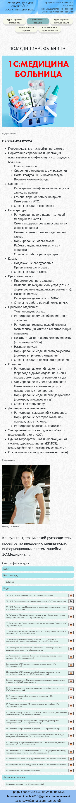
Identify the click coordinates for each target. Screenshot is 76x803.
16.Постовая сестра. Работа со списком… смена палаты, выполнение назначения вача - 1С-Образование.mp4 (36, 713)
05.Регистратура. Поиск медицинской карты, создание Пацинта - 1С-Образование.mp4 (36, 624)
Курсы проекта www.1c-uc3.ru (61, 21)
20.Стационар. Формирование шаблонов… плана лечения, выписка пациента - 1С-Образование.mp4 (35, 743)
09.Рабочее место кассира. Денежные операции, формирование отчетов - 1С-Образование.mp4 (34, 657)
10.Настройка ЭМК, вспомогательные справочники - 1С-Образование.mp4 (31, 665)
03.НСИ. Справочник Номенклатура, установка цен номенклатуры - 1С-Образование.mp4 (36, 608)
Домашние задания (14, 777)
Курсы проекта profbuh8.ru (14, 21)
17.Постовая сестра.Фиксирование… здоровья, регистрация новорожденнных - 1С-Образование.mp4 (32, 721)
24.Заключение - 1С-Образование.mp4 (23, 770)
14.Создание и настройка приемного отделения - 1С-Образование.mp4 (29, 697)
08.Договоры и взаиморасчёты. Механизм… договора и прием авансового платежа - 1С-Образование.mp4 (34, 649)
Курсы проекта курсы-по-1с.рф (50, 29)
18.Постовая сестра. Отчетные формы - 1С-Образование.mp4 (33, 728)
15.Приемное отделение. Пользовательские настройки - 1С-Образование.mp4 (32, 705)
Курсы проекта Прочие (26, 29)
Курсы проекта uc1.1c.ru (38, 21)
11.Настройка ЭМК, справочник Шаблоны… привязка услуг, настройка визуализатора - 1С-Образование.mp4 (33, 673)
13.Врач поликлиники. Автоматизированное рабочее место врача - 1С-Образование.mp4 (35, 689)
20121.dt (10, 582)
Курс (5, 569)
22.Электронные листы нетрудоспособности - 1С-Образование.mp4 (36, 759)
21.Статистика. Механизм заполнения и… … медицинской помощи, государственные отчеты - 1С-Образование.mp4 (36, 751)
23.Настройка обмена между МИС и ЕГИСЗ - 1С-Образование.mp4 (36, 764)
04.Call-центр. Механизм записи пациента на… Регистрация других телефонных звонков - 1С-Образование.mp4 (36, 616)
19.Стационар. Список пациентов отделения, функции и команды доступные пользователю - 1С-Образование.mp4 (35, 735)
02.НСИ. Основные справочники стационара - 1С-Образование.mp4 (36, 601)
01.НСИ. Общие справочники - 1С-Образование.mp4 (29, 595)
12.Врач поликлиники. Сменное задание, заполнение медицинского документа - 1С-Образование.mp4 (35, 681)
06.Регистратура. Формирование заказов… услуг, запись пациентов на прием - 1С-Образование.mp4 (36, 632)
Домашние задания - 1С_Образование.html (25, 784)
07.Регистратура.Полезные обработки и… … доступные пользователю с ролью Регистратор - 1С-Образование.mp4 (32, 640)
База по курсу (11, 575)
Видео (6, 588)
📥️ (71, 595)
